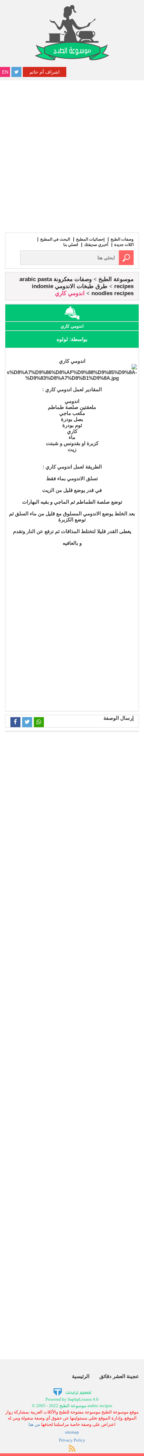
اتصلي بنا (70, 244)
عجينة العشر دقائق (119, 1376)
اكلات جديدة (124, 244)
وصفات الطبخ (122, 239)
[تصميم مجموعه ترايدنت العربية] (72, 1391)
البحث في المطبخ (55, 239)
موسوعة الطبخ (116, 279)
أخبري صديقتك (96, 244)
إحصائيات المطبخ (90, 239)
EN (5, 72)
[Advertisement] (72, 156)
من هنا (34, 1424)
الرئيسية (80, 1376)
